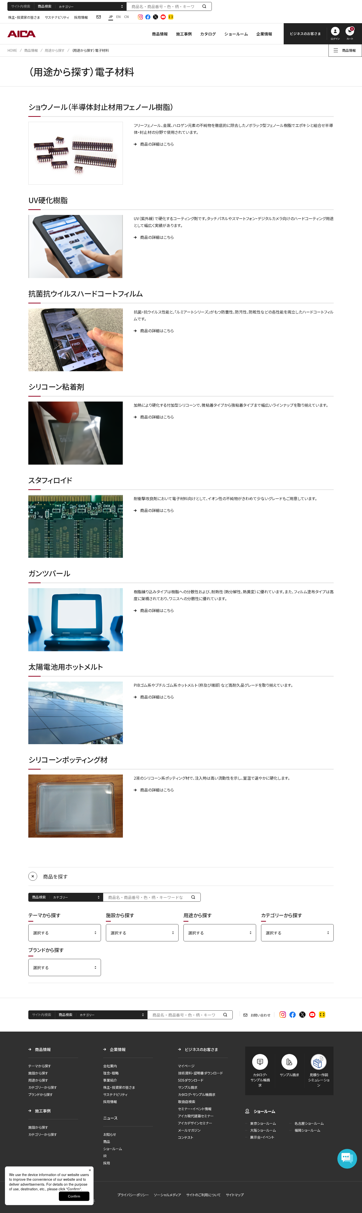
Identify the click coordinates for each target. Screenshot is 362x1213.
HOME (12, 50)
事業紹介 (110, 1080)
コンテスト (185, 1137)
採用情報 (81, 17)
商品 (106, 1141)
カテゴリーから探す (42, 1087)
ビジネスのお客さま (201, 1049)
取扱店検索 (186, 1101)
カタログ (208, 34)
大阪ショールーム (263, 1130)
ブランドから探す (40, 1094)
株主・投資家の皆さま (24, 17)
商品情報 (160, 34)
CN (126, 16)
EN (118, 16)
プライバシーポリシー (133, 1194)
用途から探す (55, 50)
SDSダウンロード (190, 1080)
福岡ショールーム (307, 1130)
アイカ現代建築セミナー (196, 1115)
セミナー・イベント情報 (195, 1108)
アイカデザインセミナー (195, 1123)
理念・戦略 (111, 1073)
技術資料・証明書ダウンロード (200, 1073)
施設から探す (38, 1073)
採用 (106, 1162)
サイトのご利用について (203, 1194)
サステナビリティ (57, 17)
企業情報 (264, 34)
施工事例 (184, 34)
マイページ (186, 1065)
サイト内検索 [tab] (20, 6)
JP (111, 16)
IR (105, 1155)
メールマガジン (189, 1130)
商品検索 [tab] (44, 6)
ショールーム (236, 34)
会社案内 (110, 1065)
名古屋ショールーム (309, 1123)
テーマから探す (39, 1065)
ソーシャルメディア (167, 1194)
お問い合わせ (260, 1015)
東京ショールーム (263, 1123)
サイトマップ (235, 1194)
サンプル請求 (187, 1087)
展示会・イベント (262, 1137)
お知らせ (109, 1134)
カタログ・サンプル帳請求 (196, 1094)
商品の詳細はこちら (157, 144)
